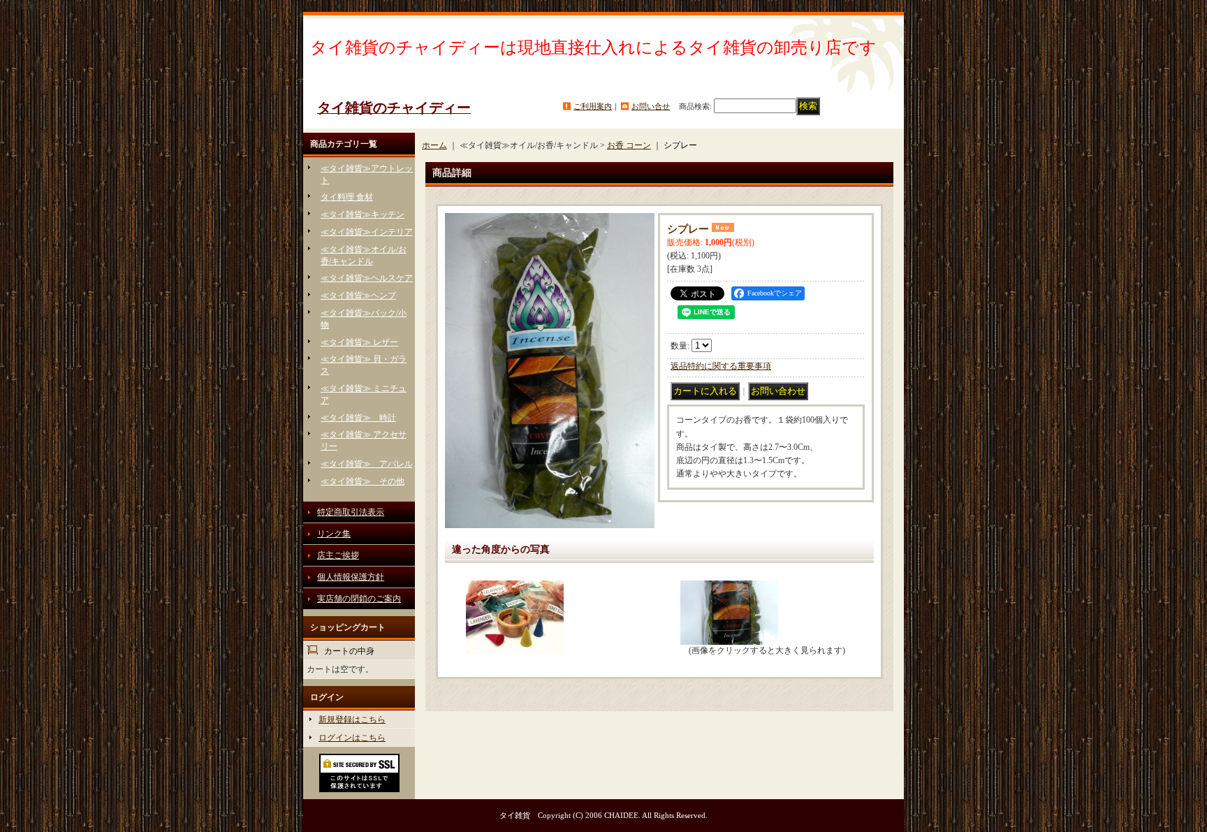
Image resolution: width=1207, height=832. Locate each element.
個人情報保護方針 (350, 577)
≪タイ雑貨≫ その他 (362, 481)
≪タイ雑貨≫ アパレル (367, 464)
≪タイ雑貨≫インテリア (367, 232)
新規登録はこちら (352, 719)
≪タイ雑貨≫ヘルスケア (367, 278)
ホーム (434, 145)
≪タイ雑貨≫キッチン (362, 214)
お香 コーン (629, 145)
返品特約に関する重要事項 (721, 366)
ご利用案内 (592, 106)
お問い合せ (650, 106)
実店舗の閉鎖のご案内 (359, 599)
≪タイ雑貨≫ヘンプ (358, 295)
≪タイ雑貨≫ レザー (359, 342)
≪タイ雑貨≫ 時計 (358, 418)
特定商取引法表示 (350, 512)
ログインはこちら (352, 738)
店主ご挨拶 (338, 555)
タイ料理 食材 (347, 197)
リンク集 (334, 534)
